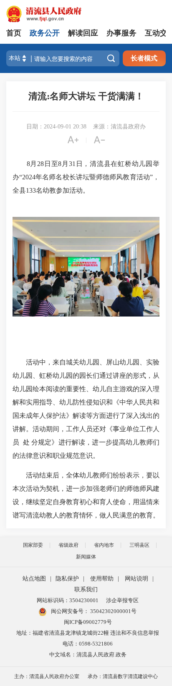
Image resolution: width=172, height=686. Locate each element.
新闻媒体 (86, 557)
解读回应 (83, 33)
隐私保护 (67, 578)
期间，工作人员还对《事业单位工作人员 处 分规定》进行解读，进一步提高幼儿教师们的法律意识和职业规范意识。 (86, 442)
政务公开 (45, 33)
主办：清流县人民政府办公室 (46, 676)
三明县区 (139, 545)
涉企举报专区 (122, 600)
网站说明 (136, 578)
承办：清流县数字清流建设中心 (123, 676)
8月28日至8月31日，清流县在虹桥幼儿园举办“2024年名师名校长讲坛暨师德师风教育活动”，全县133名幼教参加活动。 (86, 177)
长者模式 (144, 58)
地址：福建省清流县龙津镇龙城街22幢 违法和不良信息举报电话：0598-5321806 (87, 638)
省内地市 (104, 545)
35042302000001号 (113, 611)
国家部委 (33, 545)
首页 (13, 33)
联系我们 (86, 589)
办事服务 (121, 33)
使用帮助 (102, 578)
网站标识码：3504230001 (68, 600)
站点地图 (34, 578)
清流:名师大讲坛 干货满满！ (86, 96)
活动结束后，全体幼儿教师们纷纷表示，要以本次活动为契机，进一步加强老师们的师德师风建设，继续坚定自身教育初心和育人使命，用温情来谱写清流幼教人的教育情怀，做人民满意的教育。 (86, 495)
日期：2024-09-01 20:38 (56, 126)
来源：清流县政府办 (119, 126)
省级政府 (68, 545)
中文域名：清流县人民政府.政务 (87, 654)
